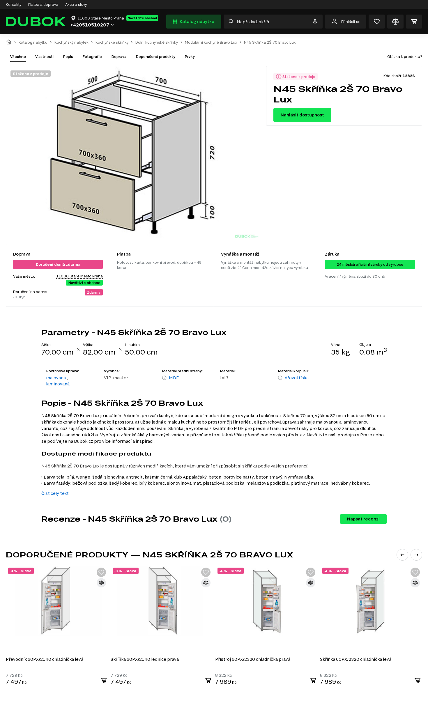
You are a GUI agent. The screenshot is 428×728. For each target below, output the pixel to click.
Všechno (18, 56)
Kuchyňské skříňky (111, 42)
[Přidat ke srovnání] (101, 582)
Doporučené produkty (155, 56)
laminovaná (58, 383)
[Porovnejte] (395, 22)
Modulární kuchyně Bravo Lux (211, 42)
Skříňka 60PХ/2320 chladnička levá (355, 659)
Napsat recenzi (363, 518)
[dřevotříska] (280, 378)
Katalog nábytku (197, 21)
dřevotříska (297, 377)
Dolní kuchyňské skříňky (156, 42)
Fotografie (92, 56)
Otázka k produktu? (404, 56)
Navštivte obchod (142, 18)
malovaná (56, 377)
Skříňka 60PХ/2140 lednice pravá (145, 659)
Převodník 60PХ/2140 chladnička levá (44, 659)
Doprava (118, 56)
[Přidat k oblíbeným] (101, 572)
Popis (68, 56)
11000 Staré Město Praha (79, 276)
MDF (174, 377)
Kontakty (13, 4)
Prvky (190, 56)
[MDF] (164, 378)
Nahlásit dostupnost (302, 114)
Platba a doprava (43, 4)
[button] (402, 555)
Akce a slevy (76, 4)
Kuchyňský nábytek (71, 42)
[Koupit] (103, 680)
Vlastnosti (44, 56)
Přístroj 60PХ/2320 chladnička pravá (252, 659)
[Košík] (414, 22)
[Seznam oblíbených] (377, 22)
